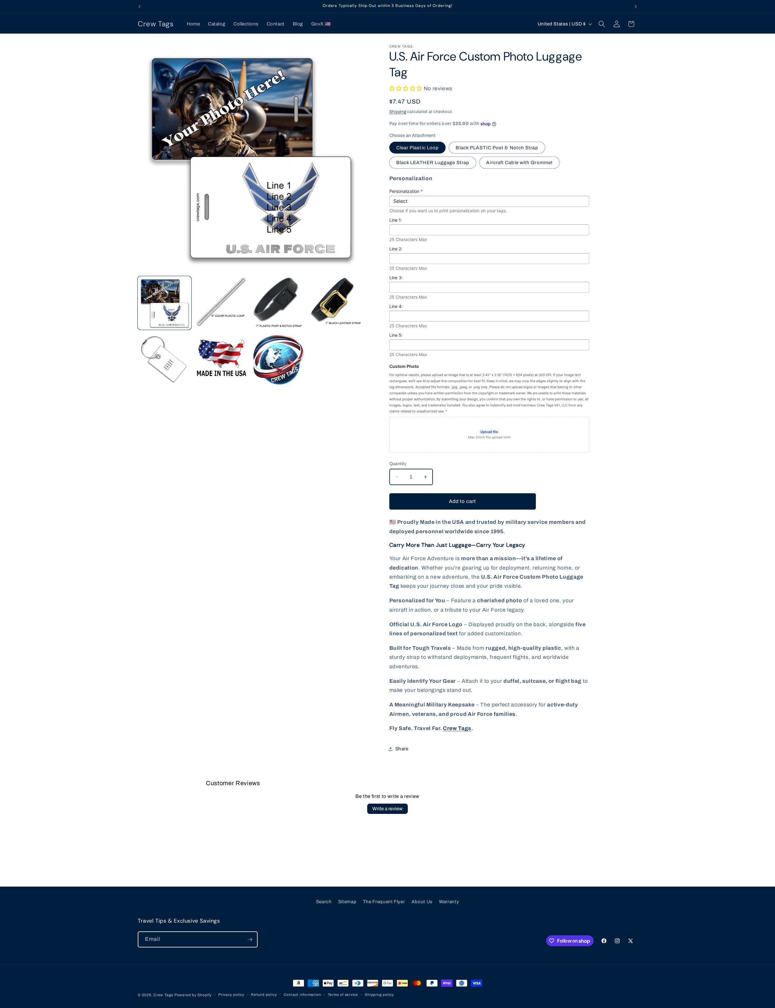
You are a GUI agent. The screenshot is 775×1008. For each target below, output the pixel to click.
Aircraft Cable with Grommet (519, 162)
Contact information (302, 995)
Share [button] (401, 749)
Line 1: (395, 220)
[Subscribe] (249, 939)
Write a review (387, 808)
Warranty (449, 901)
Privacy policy (231, 995)
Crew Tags (457, 729)
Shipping (397, 111)
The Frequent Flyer (384, 901)
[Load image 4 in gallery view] (335, 303)
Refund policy (264, 995)
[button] (602, 24)
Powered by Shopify (193, 995)
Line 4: (396, 306)
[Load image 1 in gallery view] (164, 303)
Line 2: (395, 249)
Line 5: (396, 335)
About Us (422, 901)
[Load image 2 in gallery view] (221, 303)
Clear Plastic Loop (417, 147)
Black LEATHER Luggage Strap (433, 162)
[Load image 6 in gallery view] (221, 360)
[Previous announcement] (139, 6)
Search (324, 901)
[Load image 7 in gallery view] (278, 360)
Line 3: (396, 277)
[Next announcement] (635, 6)
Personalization (406, 191)
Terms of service (343, 995)
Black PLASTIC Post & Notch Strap (497, 147)
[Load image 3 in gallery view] (278, 303)
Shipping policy (379, 995)
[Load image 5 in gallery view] (164, 360)
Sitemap (347, 901)
